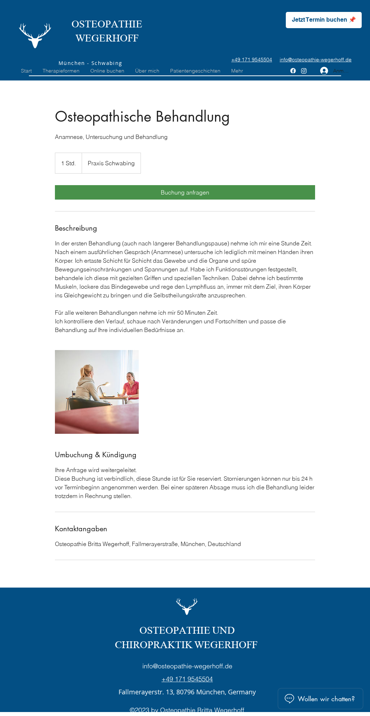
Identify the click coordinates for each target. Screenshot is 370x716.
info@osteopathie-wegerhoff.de (187, 666)
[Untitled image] (97, 392)
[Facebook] (293, 70)
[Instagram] (303, 70)
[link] (185, 192)
